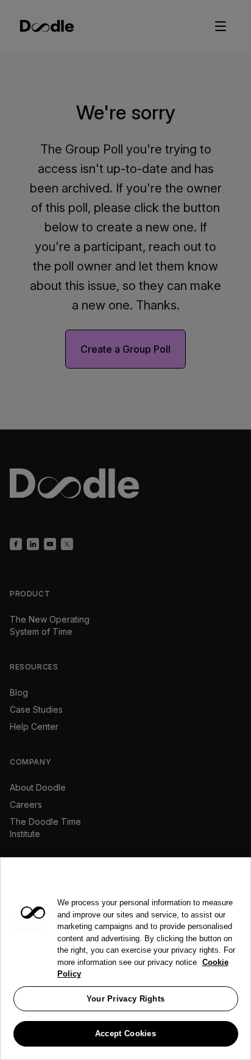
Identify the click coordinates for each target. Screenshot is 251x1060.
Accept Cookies (125, 1033)
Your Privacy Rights (126, 998)
